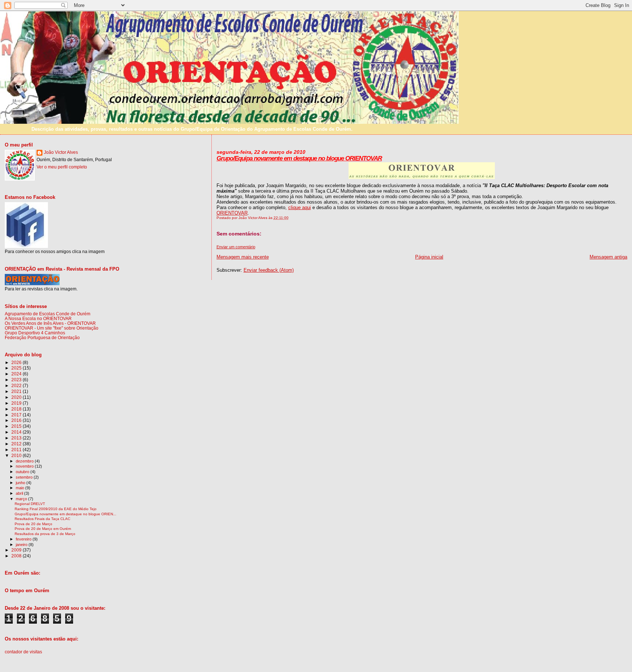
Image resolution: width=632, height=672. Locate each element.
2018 (17, 408)
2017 (17, 414)
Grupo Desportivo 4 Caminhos (35, 332)
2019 (17, 403)
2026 (17, 362)
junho (21, 482)
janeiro (22, 544)
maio (20, 488)
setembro (25, 477)
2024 (17, 373)
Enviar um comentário (236, 247)
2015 (17, 426)
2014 (17, 432)
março (22, 499)
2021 (17, 391)
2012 (17, 443)
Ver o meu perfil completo (62, 167)
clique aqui (299, 207)
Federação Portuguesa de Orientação (42, 337)
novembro (25, 466)
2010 (17, 455)
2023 (17, 379)
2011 (17, 449)
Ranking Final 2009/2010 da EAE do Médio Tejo (56, 509)
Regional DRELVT (30, 504)
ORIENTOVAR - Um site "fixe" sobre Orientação (51, 328)
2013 (17, 437)
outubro (23, 471)
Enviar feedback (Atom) (269, 270)
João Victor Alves (61, 152)
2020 (17, 397)
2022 (17, 385)
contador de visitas (23, 651)
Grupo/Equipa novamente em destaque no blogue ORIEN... (65, 514)
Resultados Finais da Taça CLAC (42, 519)
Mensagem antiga (608, 257)
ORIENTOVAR (232, 213)
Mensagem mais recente (243, 257)
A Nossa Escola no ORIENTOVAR (38, 318)
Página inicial (429, 257)
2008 (17, 555)
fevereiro (24, 539)
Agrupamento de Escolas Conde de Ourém (47, 313)
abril (20, 493)
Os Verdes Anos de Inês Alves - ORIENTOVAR (50, 323)
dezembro (25, 461)
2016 (17, 420)
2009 (17, 549)
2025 (17, 367)
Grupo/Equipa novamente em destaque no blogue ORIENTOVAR (299, 158)
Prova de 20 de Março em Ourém (43, 529)
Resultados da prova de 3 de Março (45, 534)
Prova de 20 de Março (33, 524)
